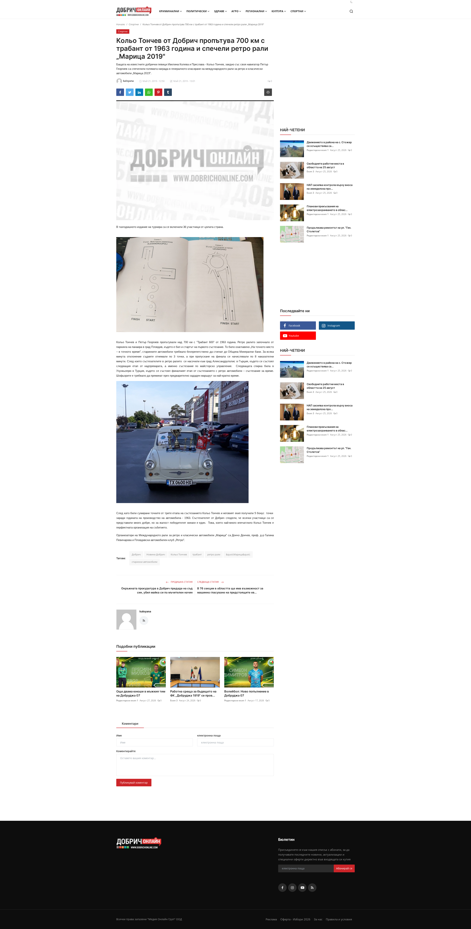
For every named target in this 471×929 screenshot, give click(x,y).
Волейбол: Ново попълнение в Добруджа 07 (246, 693)
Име (119, 735)
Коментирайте (126, 751)
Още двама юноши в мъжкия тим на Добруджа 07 (140, 693)
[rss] (312, 887)
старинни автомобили (144, 561)
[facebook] (282, 887)
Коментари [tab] (130, 724)
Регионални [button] (255, 11)
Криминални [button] (169, 11)
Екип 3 (174, 700)
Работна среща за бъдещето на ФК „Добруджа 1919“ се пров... (193, 693)
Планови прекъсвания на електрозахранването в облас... (327, 208)
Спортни (134, 24)
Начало (120, 24)
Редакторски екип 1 (127, 700)
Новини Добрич (155, 554)
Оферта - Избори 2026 (295, 919)
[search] (351, 11)
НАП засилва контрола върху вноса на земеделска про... (330, 186)
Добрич (136, 554)
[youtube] (302, 887)
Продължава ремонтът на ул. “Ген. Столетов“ (329, 229)
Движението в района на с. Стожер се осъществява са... (329, 144)
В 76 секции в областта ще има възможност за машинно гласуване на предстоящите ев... (230, 590)
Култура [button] (277, 11)
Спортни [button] (297, 11)
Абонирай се (344, 868)
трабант (197, 554)
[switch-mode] (351, 2)
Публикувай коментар (134, 782)
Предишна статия (181, 582)
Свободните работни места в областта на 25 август (325, 165)
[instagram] (292, 887)
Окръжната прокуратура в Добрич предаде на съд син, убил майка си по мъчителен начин (157, 590)
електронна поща (209, 735)
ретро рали (213, 554)
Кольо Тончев (179, 554)
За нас (318, 919)
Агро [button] (234, 11)
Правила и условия (339, 919)
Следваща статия (208, 582)
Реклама (271, 919)
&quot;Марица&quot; (238, 554)
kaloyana (145, 611)
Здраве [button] (219, 11)
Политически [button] (196, 11)
